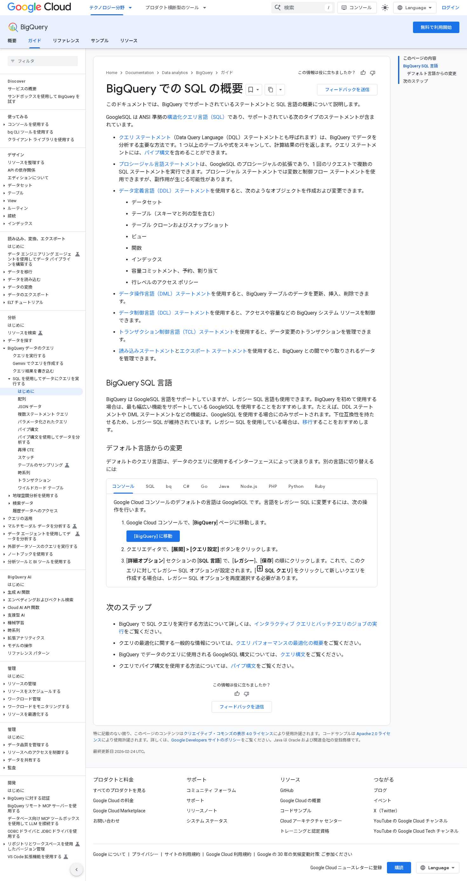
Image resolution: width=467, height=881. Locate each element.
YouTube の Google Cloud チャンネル (411, 820)
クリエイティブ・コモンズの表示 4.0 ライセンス (228, 733)
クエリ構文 (293, 655)
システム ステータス (206, 820)
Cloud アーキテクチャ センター (311, 820)
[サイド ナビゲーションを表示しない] (76, 869)
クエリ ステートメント (145, 137)
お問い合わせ (106, 820)
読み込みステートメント (147, 351)
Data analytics (175, 72)
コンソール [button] (123, 486)
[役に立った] (363, 73)
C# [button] (186, 486)
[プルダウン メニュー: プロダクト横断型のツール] (206, 7)
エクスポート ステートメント (213, 351)
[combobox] (303, 7)
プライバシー (145, 854)
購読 (399, 868)
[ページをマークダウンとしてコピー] (270, 89)
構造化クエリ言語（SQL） (197, 117)
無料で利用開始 (436, 27)
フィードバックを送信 (347, 89)
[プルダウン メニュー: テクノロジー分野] (132, 7)
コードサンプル (295, 810)
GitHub (287, 790)
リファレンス (66, 41)
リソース (129, 41)
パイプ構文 (157, 153)
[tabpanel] (241, 540)
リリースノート (201, 810)
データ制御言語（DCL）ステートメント (164, 313)
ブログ (380, 790)
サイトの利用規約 (182, 854)
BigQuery (34, 27)
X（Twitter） (387, 810)
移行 (307, 422)
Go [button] (204, 486)
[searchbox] (43, 61)
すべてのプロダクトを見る (119, 790)
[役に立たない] (372, 73)
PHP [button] (273, 486)
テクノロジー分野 (107, 7)
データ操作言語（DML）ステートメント (165, 294)
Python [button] (295, 486)
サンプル (100, 41)
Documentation (139, 72)
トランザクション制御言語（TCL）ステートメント (176, 332)
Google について (109, 854)
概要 (12, 41)
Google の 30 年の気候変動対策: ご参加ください (304, 854)
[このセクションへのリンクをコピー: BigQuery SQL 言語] (178, 383)
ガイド (34, 41)
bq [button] (169, 486)
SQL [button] (150, 486)
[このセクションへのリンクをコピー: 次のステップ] (158, 608)
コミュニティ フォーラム (211, 790)
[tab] (123, 486)
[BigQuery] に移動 (153, 536)
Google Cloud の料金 (113, 800)
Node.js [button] (248, 486)
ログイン (450, 7)
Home (111, 72)
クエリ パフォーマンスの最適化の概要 (279, 643)
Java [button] (224, 486)
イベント (382, 800)
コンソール (360, 7)
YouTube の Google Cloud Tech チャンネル (416, 831)
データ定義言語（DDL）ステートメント (164, 191)
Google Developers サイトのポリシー (206, 740)
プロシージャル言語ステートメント (159, 164)
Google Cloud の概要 (300, 800)
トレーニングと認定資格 (304, 831)
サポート (195, 800)
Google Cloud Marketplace (119, 810)
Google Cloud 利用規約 (228, 854)
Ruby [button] (320, 486)
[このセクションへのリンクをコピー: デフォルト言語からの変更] (188, 449)
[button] (41, 124)
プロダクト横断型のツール (172, 7)
